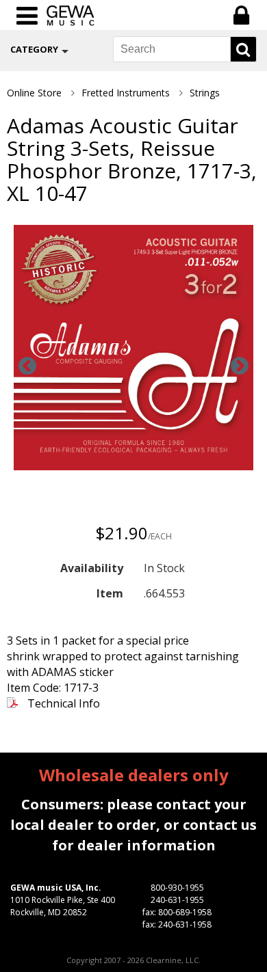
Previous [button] (27, 366)
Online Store (34, 92)
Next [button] (239, 366)
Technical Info (63, 703)
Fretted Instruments (125, 92)
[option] (133, 349)
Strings (205, 92)
